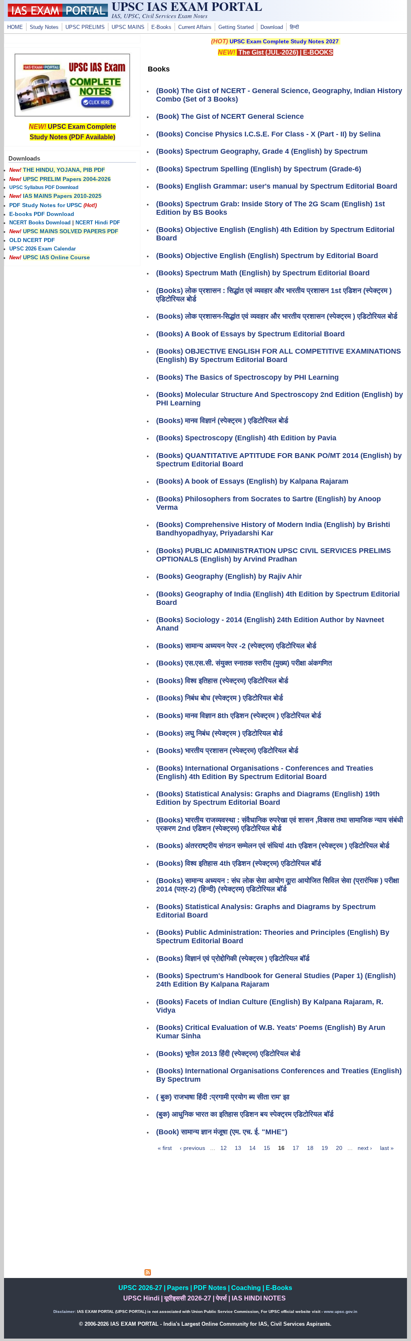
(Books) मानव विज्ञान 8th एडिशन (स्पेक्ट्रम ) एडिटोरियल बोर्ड (238, 716)
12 (223, 1148)
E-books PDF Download (41, 214)
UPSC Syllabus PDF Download (43, 187)
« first (165, 1148)
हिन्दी (294, 27)
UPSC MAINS (128, 27)
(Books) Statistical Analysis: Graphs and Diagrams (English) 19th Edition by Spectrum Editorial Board (268, 798)
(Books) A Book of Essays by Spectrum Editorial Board (250, 334)
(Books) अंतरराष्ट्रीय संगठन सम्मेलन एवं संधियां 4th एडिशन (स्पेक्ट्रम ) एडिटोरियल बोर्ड (272, 846)
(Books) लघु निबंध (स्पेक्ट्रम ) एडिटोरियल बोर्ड (219, 733)
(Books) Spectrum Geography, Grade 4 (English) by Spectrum (262, 151)
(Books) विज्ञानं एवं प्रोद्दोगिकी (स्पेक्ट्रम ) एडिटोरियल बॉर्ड (232, 958)
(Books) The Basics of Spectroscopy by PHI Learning (247, 377)
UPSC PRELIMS (85, 27)
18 (310, 1148)
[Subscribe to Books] (147, 1273)
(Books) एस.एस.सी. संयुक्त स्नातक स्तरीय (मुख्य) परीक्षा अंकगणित (244, 663)
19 (324, 1148)
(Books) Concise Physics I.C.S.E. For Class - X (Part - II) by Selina (268, 134)
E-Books (161, 27)
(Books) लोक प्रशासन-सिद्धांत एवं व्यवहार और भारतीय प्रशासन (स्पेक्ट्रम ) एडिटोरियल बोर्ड (276, 316)
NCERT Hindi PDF (97, 223)
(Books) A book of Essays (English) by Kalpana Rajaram (252, 481)
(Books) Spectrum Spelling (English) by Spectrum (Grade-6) (258, 169)
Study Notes (44, 27)
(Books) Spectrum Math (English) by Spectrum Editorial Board (263, 273)
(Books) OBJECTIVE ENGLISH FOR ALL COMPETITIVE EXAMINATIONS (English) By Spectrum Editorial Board (278, 355)
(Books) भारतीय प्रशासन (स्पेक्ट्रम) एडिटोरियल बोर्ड (227, 751)
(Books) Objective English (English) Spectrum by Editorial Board (267, 256)
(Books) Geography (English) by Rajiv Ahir (229, 576)
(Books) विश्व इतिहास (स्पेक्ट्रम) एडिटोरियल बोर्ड (222, 681)
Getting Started (236, 27)
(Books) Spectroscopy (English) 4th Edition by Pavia (246, 438)
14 (252, 1148)
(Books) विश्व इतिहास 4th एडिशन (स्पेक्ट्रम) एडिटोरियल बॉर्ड (238, 863)
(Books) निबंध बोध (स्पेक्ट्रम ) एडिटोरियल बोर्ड (219, 698)
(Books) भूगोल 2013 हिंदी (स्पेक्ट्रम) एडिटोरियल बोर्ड (228, 1054)
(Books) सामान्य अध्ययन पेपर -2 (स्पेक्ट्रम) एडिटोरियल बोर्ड (236, 646)
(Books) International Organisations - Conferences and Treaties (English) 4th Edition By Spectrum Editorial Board (264, 772)
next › (365, 1148)
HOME (15, 27)
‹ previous (192, 1148)
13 (238, 1148)
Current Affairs (195, 27)
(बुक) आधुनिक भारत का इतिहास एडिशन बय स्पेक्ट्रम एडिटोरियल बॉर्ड (245, 1114)
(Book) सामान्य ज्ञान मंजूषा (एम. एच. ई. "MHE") (221, 1132)
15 (267, 1148)
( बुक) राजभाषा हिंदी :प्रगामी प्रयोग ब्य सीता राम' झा (222, 1097)
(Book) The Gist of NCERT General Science (230, 116)
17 (296, 1148)
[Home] (58, 15)
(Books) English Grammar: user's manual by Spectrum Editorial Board (276, 186)
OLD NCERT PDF (32, 240)
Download (271, 27)
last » (387, 1148)
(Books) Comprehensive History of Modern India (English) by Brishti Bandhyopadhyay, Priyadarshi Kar (273, 529)
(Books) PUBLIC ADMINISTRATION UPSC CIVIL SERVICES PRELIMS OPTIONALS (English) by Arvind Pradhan (273, 555)
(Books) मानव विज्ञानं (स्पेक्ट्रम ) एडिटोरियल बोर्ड (222, 421)
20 (339, 1148)
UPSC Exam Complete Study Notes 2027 (284, 41)
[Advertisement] (275, 1213)
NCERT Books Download (40, 223)
